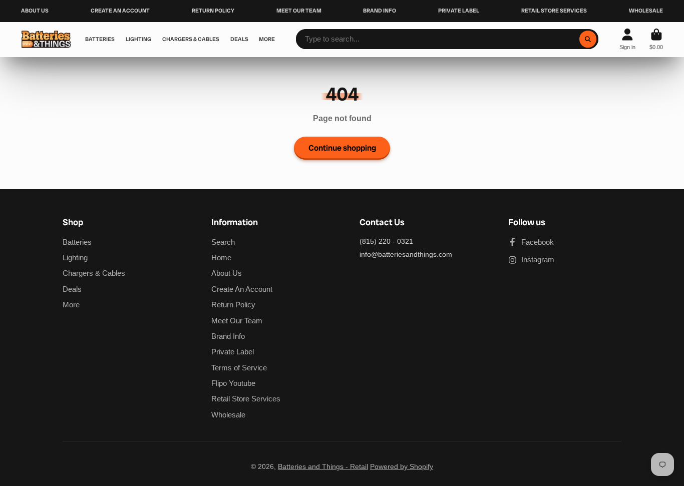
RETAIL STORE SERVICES (554, 10)
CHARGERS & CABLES (190, 39)
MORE (267, 39)
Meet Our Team (236, 320)
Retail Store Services (245, 398)
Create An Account (241, 289)
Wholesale (228, 414)
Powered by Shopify (401, 466)
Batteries (77, 242)
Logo (46, 39)
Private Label (232, 351)
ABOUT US (35, 10)
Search (223, 242)
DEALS (239, 39)
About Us (226, 273)
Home (221, 257)
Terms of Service (239, 367)
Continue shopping (342, 148)
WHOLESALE (646, 10)
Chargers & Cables (94, 273)
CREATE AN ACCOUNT (120, 10)
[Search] (587, 39)
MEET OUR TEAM (298, 10)
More (71, 304)
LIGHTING (138, 39)
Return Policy (233, 304)
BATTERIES (100, 39)
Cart (656, 39)
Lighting (75, 257)
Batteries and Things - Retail (323, 466)
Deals (72, 289)
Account (627, 39)
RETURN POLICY (213, 10)
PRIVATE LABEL (458, 10)
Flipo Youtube (233, 383)
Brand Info (228, 336)
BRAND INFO (379, 10)
